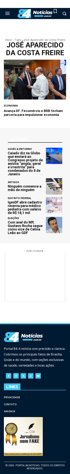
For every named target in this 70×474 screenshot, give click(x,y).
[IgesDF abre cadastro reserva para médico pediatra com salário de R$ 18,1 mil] (54, 205)
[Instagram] (16, 376)
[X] (23, 376)
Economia (11, 105)
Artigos (13, 182)
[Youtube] (38, 376)
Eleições (13, 218)
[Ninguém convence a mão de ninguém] (54, 186)
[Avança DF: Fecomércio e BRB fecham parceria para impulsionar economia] (35, 80)
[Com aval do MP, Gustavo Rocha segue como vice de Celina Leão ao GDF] (54, 225)
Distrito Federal (19, 198)
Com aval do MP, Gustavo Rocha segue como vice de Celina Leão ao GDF (25, 227)
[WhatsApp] (30, 376)
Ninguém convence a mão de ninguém (24, 188)
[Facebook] (8, 376)
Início (8, 40)
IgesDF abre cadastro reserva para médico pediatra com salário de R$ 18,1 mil (25, 207)
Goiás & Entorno (20, 149)
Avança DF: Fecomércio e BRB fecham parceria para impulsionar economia (33, 113)
